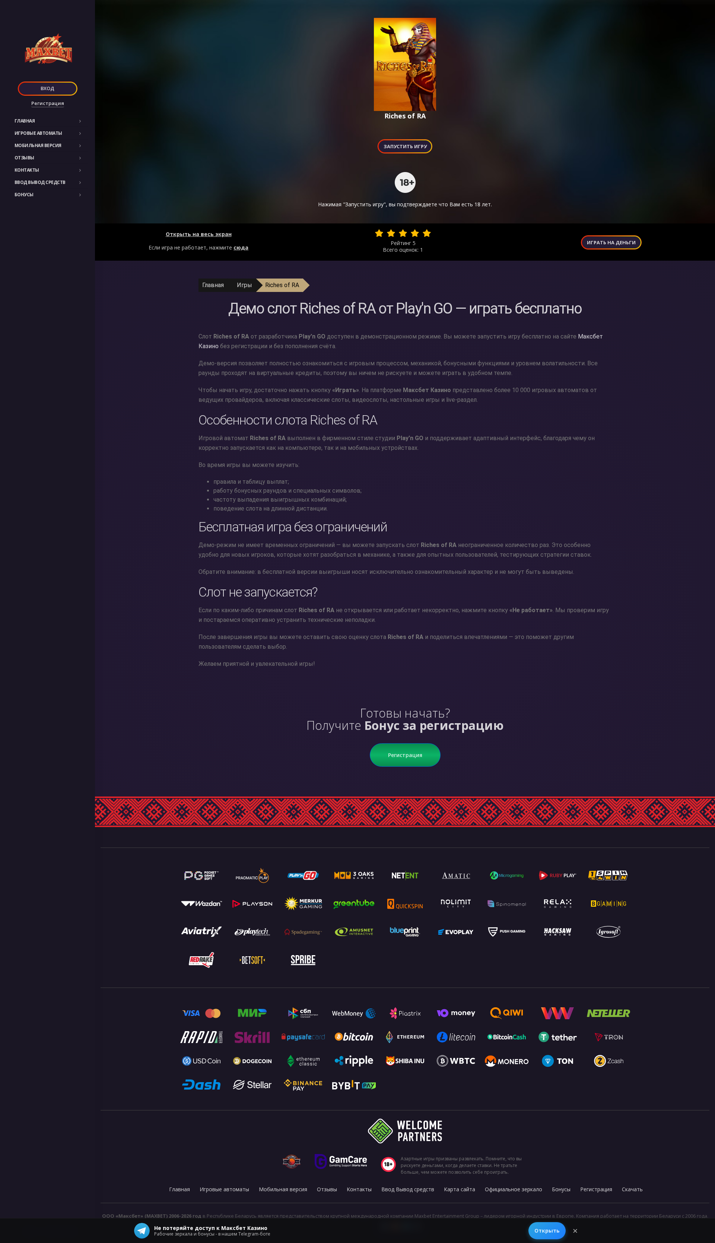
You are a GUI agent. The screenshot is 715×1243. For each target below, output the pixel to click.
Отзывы (24, 158)
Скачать (632, 1189)
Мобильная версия (38, 145)
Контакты (27, 170)
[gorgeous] (427, 233)
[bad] (379, 233)
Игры (244, 285)
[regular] (403, 233)
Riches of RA (282, 285)
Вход (47, 88)
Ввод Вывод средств (40, 182)
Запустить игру (405, 146)
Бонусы (24, 194)
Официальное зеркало (513, 1189)
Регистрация (47, 103)
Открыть (547, 1230)
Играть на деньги (611, 242)
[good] (415, 233)
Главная (25, 121)
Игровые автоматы (38, 133)
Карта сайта (459, 1189)
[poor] (391, 233)
